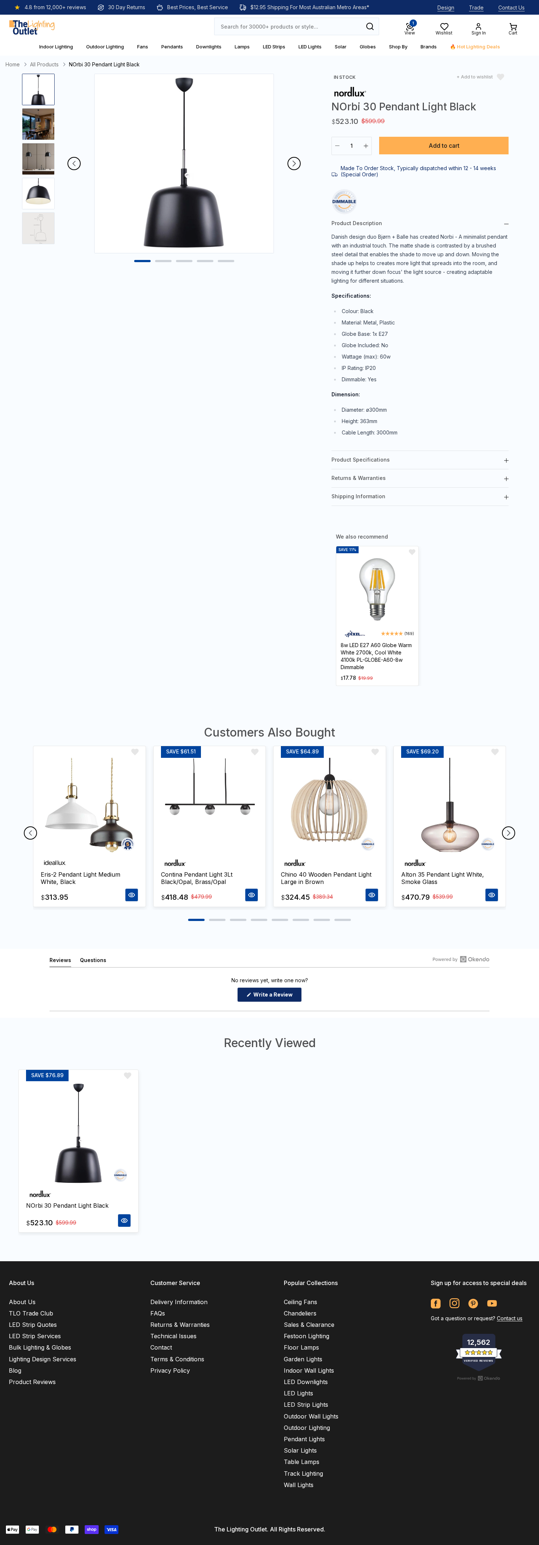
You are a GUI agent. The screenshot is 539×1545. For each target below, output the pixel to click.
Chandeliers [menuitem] (300, 1313)
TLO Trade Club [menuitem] (31, 1313)
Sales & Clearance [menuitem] (309, 1324)
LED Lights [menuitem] (298, 1393)
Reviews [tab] (60, 962)
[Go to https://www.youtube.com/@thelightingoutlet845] (492, 1304)
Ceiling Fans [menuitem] (300, 1302)
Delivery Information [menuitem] (179, 1302)
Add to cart (444, 145)
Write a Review (277, 996)
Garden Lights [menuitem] (303, 1359)
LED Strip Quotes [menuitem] (33, 1324)
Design (445, 7)
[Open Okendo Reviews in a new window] (461, 959)
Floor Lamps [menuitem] (301, 1347)
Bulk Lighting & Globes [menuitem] (40, 1347)
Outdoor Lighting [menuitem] (307, 1427)
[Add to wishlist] (412, 552)
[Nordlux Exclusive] (350, 91)
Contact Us (511, 7)
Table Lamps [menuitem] (301, 1461)
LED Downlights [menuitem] (306, 1382)
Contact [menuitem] (161, 1347)
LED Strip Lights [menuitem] (306, 1404)
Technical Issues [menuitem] (173, 1336)
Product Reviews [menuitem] (32, 1382)
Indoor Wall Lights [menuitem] (309, 1370)
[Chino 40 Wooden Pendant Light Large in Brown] (329, 806)
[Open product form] (131, 895)
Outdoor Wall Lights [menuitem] (311, 1416)
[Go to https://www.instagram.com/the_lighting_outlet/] (454, 1304)
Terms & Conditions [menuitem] (177, 1359)
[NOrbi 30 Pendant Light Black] (78, 1134)
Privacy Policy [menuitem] (170, 1370)
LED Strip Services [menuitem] (35, 1336)
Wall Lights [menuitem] (299, 1485)
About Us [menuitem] (22, 1302)
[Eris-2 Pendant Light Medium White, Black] (89, 806)
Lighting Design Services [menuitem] (42, 1359)
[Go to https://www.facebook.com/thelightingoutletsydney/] (436, 1304)
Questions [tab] (93, 962)
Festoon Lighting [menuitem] (306, 1336)
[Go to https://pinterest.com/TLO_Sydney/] (473, 1304)
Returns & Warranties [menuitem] (180, 1324)
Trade (476, 7)
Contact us (509, 1318)
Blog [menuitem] (15, 1370)
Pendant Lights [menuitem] (304, 1439)
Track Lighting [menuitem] (303, 1473)
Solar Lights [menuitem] (300, 1450)
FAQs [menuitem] (157, 1313)
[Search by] (370, 26)
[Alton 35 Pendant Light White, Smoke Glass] (450, 806)
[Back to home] (32, 26)
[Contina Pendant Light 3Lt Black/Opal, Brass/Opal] (209, 806)
